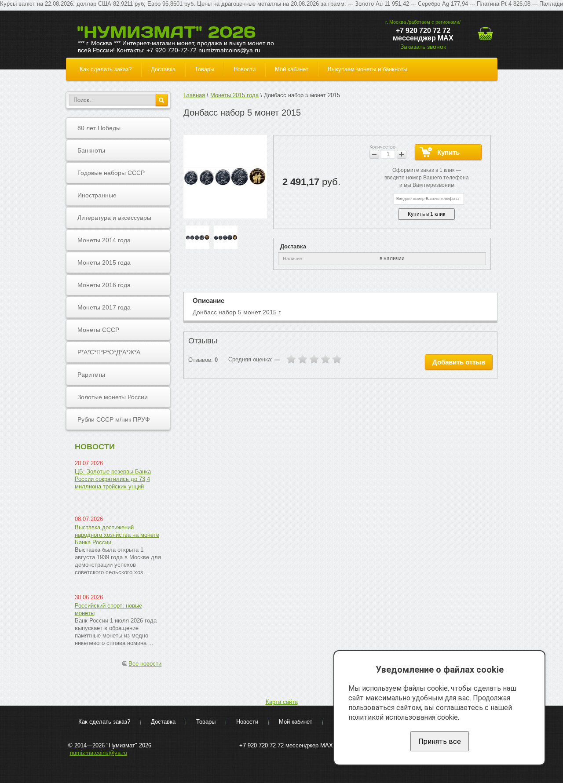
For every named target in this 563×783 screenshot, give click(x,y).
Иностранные (97, 195)
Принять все (439, 741)
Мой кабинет (291, 69)
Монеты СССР (98, 329)
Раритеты (91, 374)
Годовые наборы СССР (111, 172)
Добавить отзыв (458, 362)
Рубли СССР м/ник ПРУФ (113, 419)
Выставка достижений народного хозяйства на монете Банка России (117, 535)
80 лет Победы (99, 127)
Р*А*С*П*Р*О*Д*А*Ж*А (108, 352)
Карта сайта (282, 702)
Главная (194, 95)
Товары (204, 69)
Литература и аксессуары (114, 217)
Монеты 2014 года (104, 240)
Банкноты (91, 150)
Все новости (144, 663)
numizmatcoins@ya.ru (98, 753)
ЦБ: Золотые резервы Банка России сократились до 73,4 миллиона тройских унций (113, 479)
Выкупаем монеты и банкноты (367, 69)
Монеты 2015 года (104, 262)
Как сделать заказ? (106, 69)
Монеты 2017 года (104, 307)
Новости (245, 69)
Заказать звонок (423, 46)
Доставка (163, 69)
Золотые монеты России (112, 397)
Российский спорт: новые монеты (108, 609)
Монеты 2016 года (104, 284)
